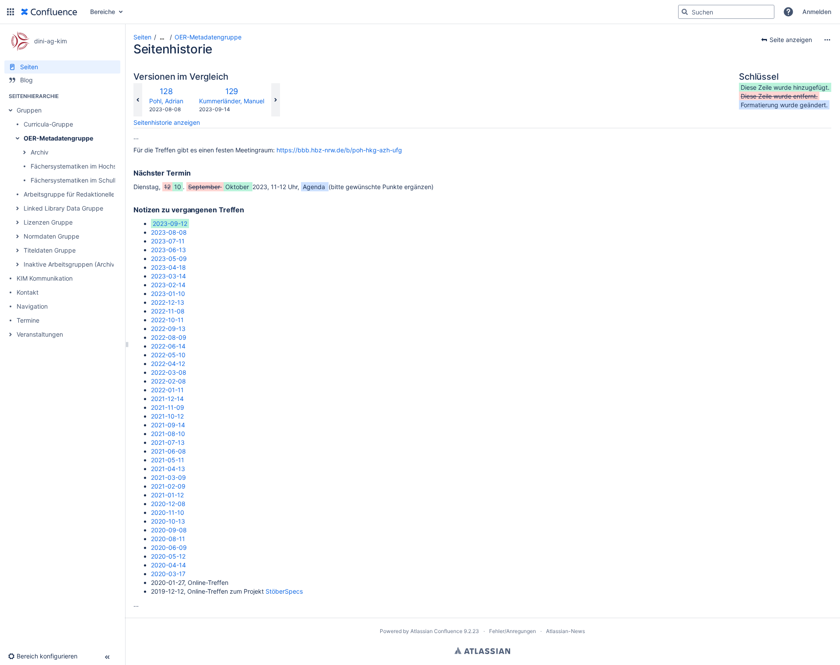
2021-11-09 (167, 407)
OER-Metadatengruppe (58, 138)
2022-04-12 (168, 363)
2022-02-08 (168, 381)
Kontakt (27, 292)
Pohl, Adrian (166, 101)
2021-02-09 (168, 486)
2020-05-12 (168, 556)
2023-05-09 (169, 258)
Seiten (142, 37)
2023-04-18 (168, 267)
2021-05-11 (167, 460)
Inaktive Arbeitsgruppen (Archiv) (70, 264)
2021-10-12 (167, 416)
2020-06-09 (169, 547)
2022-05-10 (168, 355)
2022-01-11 (167, 390)
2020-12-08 (168, 503)
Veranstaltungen (40, 334)
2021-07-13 (168, 442)
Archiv (40, 152)
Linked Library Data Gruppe (63, 208)
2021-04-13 (168, 468)
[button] (10, 12)
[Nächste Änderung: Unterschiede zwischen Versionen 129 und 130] (275, 99)
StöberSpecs (284, 591)
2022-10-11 (167, 320)
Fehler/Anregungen (512, 631)
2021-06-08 (168, 451)
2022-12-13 (167, 302)
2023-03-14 (168, 276)
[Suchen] (684, 11)
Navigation (32, 306)
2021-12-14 (167, 398)
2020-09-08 (169, 530)
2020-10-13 (168, 521)
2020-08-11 (168, 538)
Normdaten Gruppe (51, 236)
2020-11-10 (167, 512)
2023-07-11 (168, 241)
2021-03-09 (168, 477)
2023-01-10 (168, 293)
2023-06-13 (168, 249)
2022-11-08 (168, 311)
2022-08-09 (168, 337)
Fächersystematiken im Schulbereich (83, 180)
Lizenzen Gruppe (48, 222)
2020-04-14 (168, 565)
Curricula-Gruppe (48, 124)
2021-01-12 (167, 495)
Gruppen (29, 110)
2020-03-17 (168, 573)
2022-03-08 (168, 372)
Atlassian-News (565, 631)
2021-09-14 (168, 425)
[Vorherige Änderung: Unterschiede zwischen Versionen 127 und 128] (137, 99)
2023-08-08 (169, 232)
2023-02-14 (168, 285)
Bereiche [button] (102, 11)
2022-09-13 (168, 328)
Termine (28, 320)
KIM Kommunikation (45, 278)
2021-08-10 (168, 433)
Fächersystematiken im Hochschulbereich (90, 166)
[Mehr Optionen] (827, 39)
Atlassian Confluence (436, 631)
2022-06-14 (168, 346)
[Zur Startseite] (49, 12)
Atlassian (482, 650)
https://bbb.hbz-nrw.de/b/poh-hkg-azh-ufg (339, 150)
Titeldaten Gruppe (50, 250)
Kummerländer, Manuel (231, 101)
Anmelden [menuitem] (816, 11)
